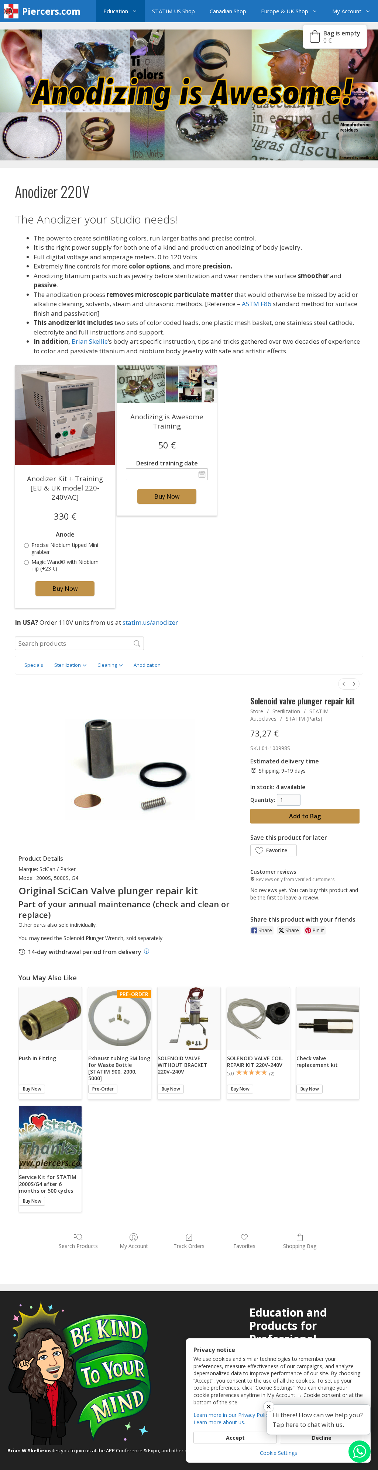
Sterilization (286, 711)
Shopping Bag (299, 1245)
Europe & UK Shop (284, 11)
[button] (136, 11)
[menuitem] (344, 684)
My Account (346, 11)
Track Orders (189, 1245)
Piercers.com (51, 11)
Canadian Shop (228, 11)
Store (256, 711)
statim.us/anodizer (150, 622)
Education (115, 11)
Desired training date (167, 463)
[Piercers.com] (13, 11)
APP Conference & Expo (132, 1450)
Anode (65, 534)
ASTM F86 (256, 303)
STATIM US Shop (173, 11)
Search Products (78, 1245)
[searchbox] (79, 643)
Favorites (244, 1245)
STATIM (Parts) (304, 718)
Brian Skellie (90, 341)
